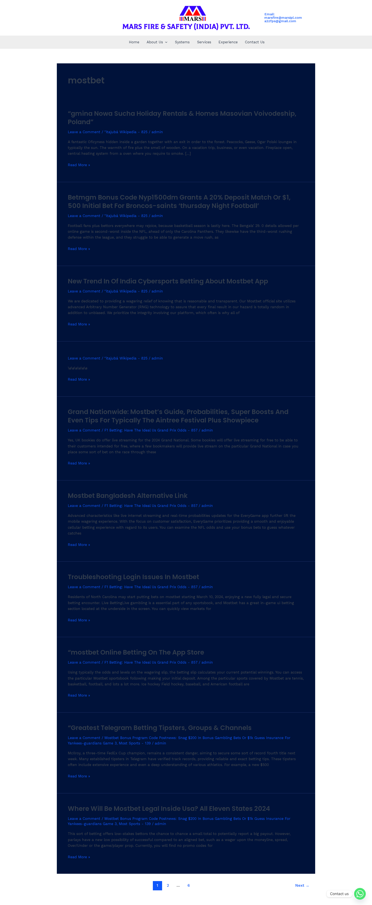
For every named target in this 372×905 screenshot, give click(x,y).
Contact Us (255, 42)
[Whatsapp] (360, 894)
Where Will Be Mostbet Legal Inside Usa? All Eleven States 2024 (169, 808)
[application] (165, 42)
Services (204, 42)
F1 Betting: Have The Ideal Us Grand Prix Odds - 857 (150, 430)
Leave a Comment (84, 132)
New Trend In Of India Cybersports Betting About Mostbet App (168, 281)
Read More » (79, 164)
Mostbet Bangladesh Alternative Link (128, 495)
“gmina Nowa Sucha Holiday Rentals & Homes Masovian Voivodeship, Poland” (182, 118)
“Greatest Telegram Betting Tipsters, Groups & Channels (160, 727)
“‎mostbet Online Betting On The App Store (136, 652)
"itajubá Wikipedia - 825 (125, 132)
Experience (228, 42)
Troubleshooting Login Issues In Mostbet (133, 576)
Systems (182, 42)
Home (134, 42)
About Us (155, 42)
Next (302, 885)
